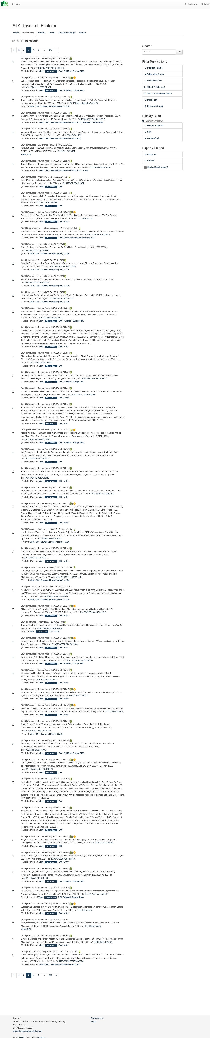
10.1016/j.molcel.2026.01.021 (37, 87)
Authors (41, 33)
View (41, 71)
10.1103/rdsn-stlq (85, 218)
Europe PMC (78, 71)
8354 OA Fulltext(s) (156, 87)
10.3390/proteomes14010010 (37, 439)
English (191, 4)
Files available (51, 71)
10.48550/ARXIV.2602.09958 (49, 628)
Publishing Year (154, 81)
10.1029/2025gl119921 (102, 843)
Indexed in (152, 100)
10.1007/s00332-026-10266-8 (64, 644)
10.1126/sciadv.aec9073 (35, 750)
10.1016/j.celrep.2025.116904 (79, 660)
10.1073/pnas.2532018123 (50, 318)
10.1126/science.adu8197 (96, 894)
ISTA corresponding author (159, 93)
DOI (60, 71)
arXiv (66, 106)
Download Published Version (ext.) (65, 122)
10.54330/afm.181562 (102, 942)
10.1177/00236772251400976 (69, 961)
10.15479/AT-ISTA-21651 (73, 183)
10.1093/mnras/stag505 (46, 679)
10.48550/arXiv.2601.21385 (63, 266)
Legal (93, 1021)
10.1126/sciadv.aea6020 (41, 362)
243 (50, 50)
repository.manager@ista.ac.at (27, 1031)
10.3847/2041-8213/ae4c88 (82, 394)
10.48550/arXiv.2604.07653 (61, 298)
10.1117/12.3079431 (66, 151)
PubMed (67, 71)
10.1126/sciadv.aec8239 (99, 167)
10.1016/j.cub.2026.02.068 (36, 878)
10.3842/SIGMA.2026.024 (36, 558)
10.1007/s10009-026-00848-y (97, 234)
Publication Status (155, 74)
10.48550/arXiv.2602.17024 (36, 282)
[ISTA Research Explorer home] (4, 4)
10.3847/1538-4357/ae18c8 (93, 612)
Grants (52, 33)
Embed (150, 161)
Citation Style (153, 138)
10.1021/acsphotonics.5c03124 (84, 103)
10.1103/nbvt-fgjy (84, 910)
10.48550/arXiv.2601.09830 (36, 250)
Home (17, 4)
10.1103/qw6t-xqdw (92, 926)
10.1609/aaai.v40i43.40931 (50, 538)
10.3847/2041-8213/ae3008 (101, 494)
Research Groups (67, 33)
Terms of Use (97, 1018)
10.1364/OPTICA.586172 (77, 695)
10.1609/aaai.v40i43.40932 (55, 596)
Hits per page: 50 (155, 125)
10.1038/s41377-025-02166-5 (91, 119)
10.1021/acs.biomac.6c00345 (37, 731)
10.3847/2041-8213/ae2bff (36, 478)
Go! (179, 52)
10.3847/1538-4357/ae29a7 (37, 458)
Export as (151, 154)
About (81, 33)
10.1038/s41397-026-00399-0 (50, 68)
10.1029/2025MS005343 (47, 202)
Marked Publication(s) (156, 167)
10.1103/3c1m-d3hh (73, 135)
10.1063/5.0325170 (114, 711)
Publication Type (155, 68)
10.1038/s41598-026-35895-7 (93, 378)
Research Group (155, 106)
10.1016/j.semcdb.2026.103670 (38, 769)
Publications (28, 33)
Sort (149, 132)
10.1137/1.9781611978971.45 (67, 577)
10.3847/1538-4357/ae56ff (63, 859)
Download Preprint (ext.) (52, 106)
